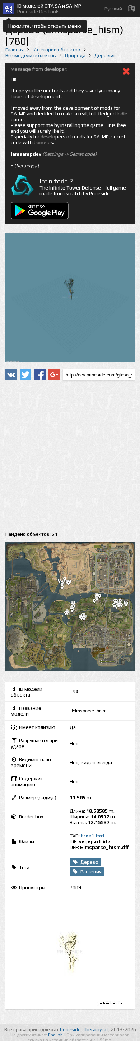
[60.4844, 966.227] (71, 584)
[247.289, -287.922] (75, 611)
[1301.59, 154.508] (97, 602)
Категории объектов (56, 49)
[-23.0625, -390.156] (68, 614)
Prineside (70, 1029)
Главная (14, 49)
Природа (75, 55)
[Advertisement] (70, 456)
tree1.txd (92, 836)
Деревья (104, 55)
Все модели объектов (30, 55)
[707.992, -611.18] (84, 619)
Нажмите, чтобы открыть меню (44, 26)
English (56, 1034)
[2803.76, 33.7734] (129, 605)
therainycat (95, 1029)
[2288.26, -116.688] (119, 608)
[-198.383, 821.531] (65, 588)
